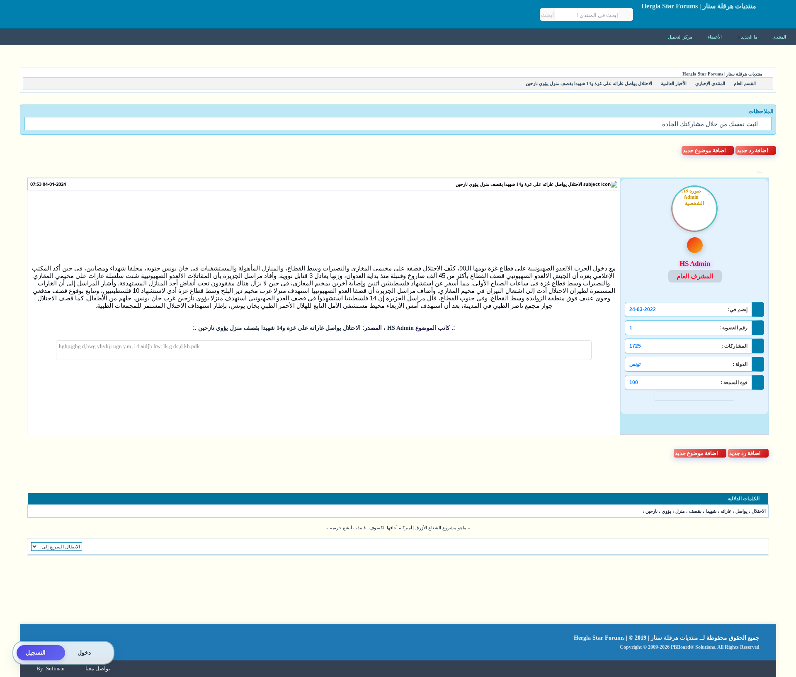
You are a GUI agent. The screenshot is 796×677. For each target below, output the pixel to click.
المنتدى (779, 36)
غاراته (726, 511)
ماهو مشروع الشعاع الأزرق (440, 527)
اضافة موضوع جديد (704, 150)
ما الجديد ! (747, 36)
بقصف (695, 511)
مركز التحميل (681, 36)
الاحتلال (759, 511)
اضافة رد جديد (752, 150)
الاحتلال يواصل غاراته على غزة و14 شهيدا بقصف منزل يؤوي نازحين (519, 184)
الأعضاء (715, 36)
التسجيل (36, 653)
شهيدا (711, 511)
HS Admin (400, 328)
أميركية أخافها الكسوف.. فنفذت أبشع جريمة (371, 527)
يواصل (741, 511)
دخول (84, 653)
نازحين (652, 511)
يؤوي (666, 511)
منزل (680, 511)
